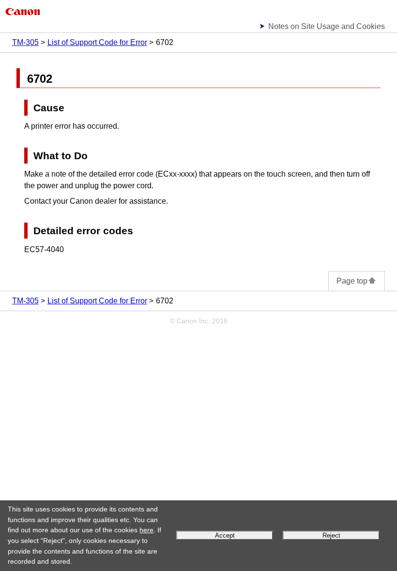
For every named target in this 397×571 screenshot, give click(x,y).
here (146, 530)
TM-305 (25, 42)
